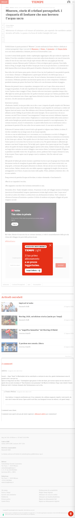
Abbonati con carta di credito (48, 494)
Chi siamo (4, 490)
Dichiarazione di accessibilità (48, 490)
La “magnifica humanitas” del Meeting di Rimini (38, 330)
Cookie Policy (5, 501)
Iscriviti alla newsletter (8, 494)
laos (29, 284)
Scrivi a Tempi (5, 492)
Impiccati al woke (26, 303)
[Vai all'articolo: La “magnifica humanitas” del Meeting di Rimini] (9, 334)
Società (12, 7)
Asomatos (50, 49)
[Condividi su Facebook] (3, 25)
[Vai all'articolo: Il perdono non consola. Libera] (9, 347)
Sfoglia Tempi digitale (46, 492)
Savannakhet (37, 284)
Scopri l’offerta (31, 270)
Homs (43, 49)
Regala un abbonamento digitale (49, 501)
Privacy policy (5, 499)
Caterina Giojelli (24, 333)
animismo (6, 284)
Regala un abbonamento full (48, 499)
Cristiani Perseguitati (18, 284)
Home (7, 7)
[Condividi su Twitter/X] (3, 29)
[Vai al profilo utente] (69, 2)
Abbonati (4, 2)
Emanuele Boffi (24, 306)
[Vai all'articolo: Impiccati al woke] (9, 307)
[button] (3, 41)
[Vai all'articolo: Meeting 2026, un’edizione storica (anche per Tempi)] (9, 320)
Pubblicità (4, 497)
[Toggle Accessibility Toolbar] (71, 514)
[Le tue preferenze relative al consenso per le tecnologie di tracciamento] (3, 515)
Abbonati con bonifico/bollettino (49, 497)
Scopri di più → (68, 356)
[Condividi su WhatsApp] (3, 34)
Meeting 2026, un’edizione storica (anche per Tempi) (40, 317)
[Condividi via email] (3, 38)
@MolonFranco (10, 241)
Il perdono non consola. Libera (31, 343)
